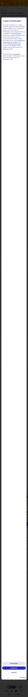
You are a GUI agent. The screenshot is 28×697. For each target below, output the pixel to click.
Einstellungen (17, 33)
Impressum (22, 677)
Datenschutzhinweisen (14, 44)
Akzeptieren (17, 54)
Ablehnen (5, 49)
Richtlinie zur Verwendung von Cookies (14, 41)
